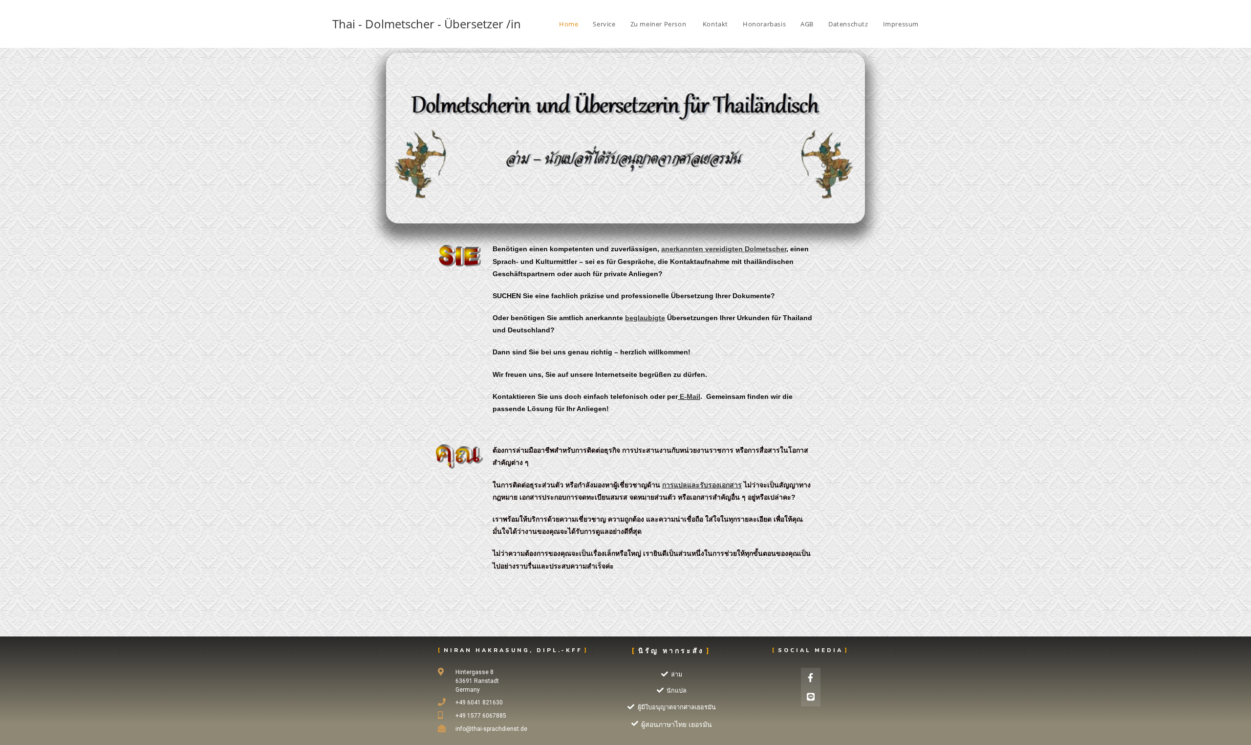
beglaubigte (645, 318)
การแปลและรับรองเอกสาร (702, 485)
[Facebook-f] (810, 677)
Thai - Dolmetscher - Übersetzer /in (426, 24)
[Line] (810, 697)
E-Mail (690, 396)
